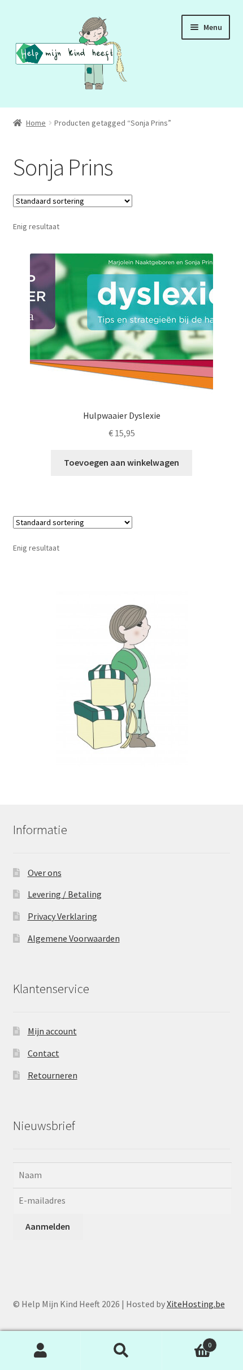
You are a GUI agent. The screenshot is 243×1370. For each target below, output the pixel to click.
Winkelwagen (187, 1341)
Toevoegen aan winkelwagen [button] (121, 462)
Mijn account (52, 1031)
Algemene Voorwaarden (74, 938)
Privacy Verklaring (62, 916)
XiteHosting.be (196, 1303)
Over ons (45, 872)
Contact (43, 1053)
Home (36, 123)
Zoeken (121, 1351)
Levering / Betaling (65, 894)
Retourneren (52, 1075)
